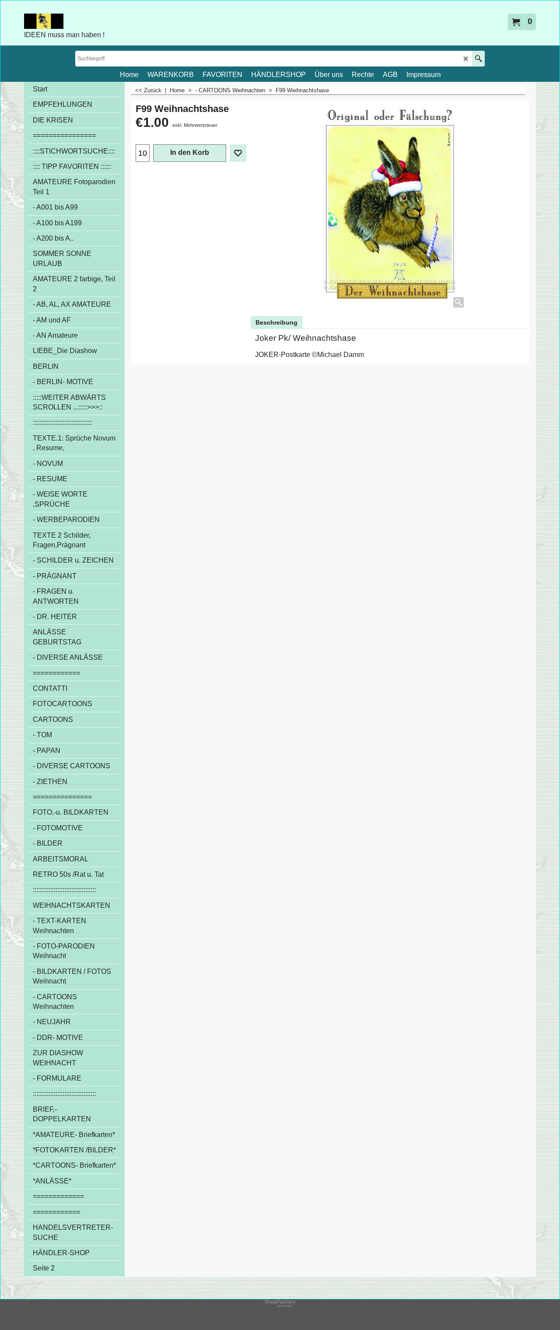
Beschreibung (277, 322)
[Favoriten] (238, 153)
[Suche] (478, 58)
